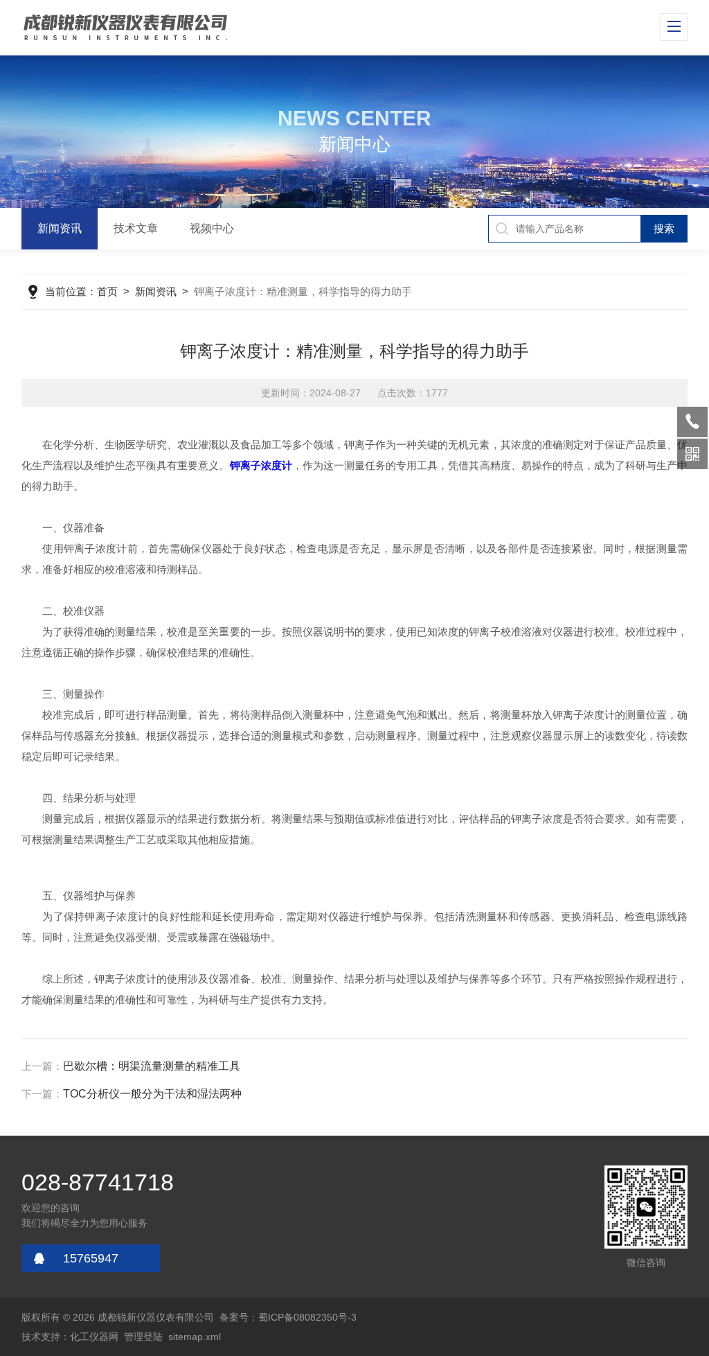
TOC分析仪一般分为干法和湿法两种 (152, 1094)
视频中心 (212, 228)
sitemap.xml (194, 1336)
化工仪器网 (94, 1336)
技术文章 (136, 228)
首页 (107, 291)
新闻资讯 (59, 228)
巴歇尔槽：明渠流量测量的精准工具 (151, 1066)
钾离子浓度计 (261, 465)
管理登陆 (143, 1336)
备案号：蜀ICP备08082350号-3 (288, 1317)
